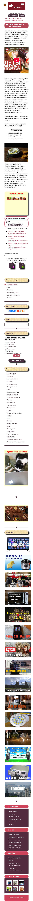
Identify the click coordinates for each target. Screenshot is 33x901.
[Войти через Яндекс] (18, 311)
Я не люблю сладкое (14, 353)
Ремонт (10, 860)
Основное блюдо (17, 20)
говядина (19, 225)
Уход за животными (14, 845)
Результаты (16, 360)
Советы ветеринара (14, 840)
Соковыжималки (13, 822)
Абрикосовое (11, 347)
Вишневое (10, 344)
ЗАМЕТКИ (11, 853)
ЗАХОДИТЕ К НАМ (12, 876)
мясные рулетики (13, 223)
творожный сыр (18, 224)
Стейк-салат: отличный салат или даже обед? (17, 248)
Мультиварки (12, 811)
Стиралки (11, 814)
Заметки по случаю (14, 858)
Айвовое (10, 351)
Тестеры (11, 824)
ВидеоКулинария (13, 834)
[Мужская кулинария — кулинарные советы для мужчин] (16, 520)
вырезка (14, 225)
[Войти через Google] (20, 311)
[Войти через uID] (9, 311)
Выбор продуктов (12, 292)
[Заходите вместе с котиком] (16, 484)
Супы (8, 287)
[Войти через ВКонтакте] (12, 311)
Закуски (9, 298)
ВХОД (21, 264)
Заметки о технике (14, 866)
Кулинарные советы (13, 295)
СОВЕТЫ (11, 830)
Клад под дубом (13, 863)
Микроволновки (13, 817)
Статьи (13, 18)
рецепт (10, 225)
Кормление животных (15, 848)
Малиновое (11, 349)
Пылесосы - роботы (14, 819)
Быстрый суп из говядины (16, 231)
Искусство (11, 868)
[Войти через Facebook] (15, 311)
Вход (22, 15)
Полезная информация (15, 871)
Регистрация (14, 15)
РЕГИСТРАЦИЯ (12, 264)
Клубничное (11, 342)
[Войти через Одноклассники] (23, 311)
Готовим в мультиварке (16, 837)
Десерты (9, 290)
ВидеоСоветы (18, 7)
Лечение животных (14, 842)
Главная (7, 18)
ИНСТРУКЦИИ (13, 807)
